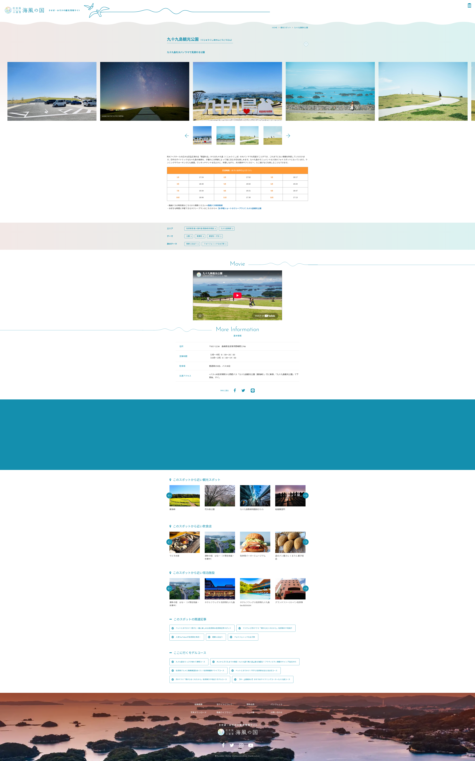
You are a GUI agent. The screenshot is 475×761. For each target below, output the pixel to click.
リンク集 (250, 712)
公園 (188, 236)
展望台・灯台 (214, 236)
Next (288, 136)
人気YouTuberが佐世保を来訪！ (188, 637)
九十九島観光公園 (301, 27)
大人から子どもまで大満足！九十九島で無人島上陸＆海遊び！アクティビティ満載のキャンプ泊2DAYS (256, 662)
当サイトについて (224, 704)
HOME (274, 27)
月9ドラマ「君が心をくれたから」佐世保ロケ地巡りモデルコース (201, 679)
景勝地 (199, 236)
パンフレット (277, 704)
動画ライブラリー (224, 712)
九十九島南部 (226, 228)
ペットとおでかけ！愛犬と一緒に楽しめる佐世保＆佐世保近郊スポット (203, 628)
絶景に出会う (191, 244)
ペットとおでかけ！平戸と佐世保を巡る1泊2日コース (256, 670)
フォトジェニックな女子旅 (214, 244)
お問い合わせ (276, 712)
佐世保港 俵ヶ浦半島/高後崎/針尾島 (200, 228)
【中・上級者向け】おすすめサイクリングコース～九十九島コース (264, 679)
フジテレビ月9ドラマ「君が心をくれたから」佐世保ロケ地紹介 (267, 628)
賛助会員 (250, 704)
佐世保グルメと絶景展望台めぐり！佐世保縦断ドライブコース (200, 670)
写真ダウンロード (198, 712)
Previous (187, 136)
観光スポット (286, 27)
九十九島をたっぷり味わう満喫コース (190, 662)
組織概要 (198, 704)
